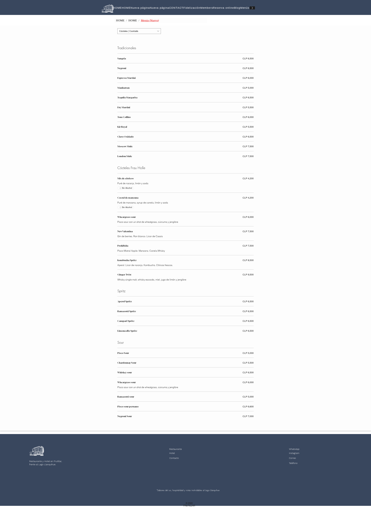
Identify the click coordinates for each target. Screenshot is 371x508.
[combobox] (139, 31)
